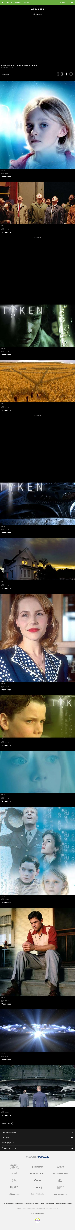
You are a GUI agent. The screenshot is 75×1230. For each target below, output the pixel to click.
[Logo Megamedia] (38, 1213)
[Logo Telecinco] (37, 1166)
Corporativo (7, 1137)
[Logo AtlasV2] (14, 1194)
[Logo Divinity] (14, 1173)
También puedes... (9, 1143)
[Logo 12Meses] (60, 1187)
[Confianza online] (37, 1222)
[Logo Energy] (37, 1180)
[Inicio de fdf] (3, 2)
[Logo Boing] (14, 1180)
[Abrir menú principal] (72, 2)
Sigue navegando (9, 1148)
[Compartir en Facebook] (71, 74)
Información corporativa (15, 1203)
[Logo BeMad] (60, 1180)
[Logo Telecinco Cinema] (37, 1187)
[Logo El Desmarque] (37, 1173)
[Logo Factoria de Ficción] (60, 1173)
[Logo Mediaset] (37, 1158)
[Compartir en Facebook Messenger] (66, 74)
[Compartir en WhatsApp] (57, 74)
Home (9, 2)
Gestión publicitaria (64, 1203)
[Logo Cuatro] (60, 1166)
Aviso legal (5, 1203)
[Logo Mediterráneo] (60, 1194)
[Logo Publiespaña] (37, 1194)
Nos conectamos (9, 1132)
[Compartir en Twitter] (62, 74)
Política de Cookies (54, 1203)
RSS (71, 1203)
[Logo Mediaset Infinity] (14, 1166)
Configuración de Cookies (41, 1203)
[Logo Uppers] (14, 1187)
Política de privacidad (28, 1203)
